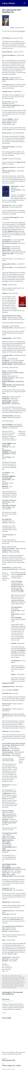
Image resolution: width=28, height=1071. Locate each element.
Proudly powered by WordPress (8, 1069)
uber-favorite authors (6, 987)
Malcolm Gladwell (19, 982)
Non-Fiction (10, 978)
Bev (13, 975)
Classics (9, 977)
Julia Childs (7, 982)
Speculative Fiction (9, 979)
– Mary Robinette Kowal (13, 364)
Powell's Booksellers (10, 984)
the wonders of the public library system (16, 986)
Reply (4, 1012)
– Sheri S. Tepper (8, 836)
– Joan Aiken (10, 402)
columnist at (17, 600)
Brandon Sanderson (17, 980)
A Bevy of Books (8, 3)
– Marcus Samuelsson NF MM (12, 362)
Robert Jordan (5, 986)
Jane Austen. (22, 31)
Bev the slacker (10, 980)
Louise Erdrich (13, 982)
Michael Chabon (12, 983)
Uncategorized (17, 979)
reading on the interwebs (19, 984)
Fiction (3, 978)
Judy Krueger (5, 999)
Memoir (6, 978)
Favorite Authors (14, 977)
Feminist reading (21, 977)
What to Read (13, 987)
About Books (18, 975)
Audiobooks (4, 977)
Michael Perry (18, 983)
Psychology (15, 978)
